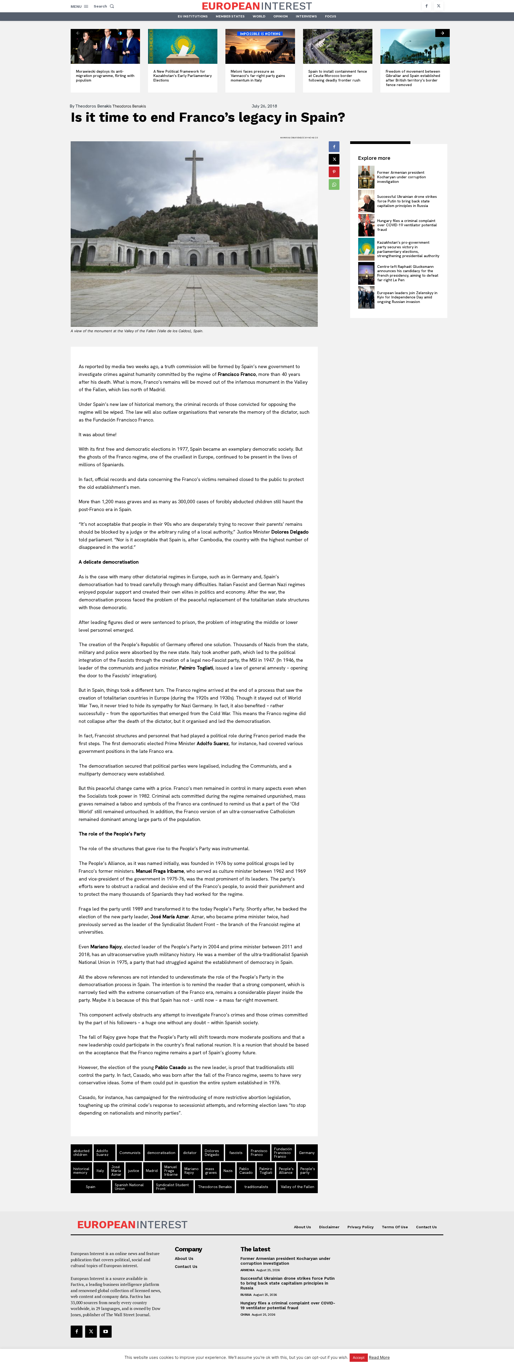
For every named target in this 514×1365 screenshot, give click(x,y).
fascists (236, 1152)
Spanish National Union (129, 1186)
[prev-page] (78, 33)
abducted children (81, 1152)
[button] (105, 6)
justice (133, 1170)
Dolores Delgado (212, 1152)
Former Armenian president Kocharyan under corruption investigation (401, 177)
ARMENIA (247, 1270)
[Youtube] (105, 1331)
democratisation (161, 1152)
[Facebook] (426, 6)
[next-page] (442, 33)
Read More (379, 1357)
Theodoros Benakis (93, 106)
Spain (90, 1186)
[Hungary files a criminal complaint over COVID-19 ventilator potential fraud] (366, 225)
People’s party (307, 1170)
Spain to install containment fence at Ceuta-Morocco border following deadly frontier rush (337, 76)
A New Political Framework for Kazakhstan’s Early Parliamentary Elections (182, 76)
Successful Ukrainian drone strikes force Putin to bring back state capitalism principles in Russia (407, 201)
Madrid (152, 1170)
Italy (100, 1170)
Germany (307, 1152)
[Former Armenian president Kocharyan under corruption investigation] (366, 177)
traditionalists (256, 1186)
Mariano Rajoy (191, 1170)
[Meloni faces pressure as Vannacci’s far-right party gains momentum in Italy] (260, 46)
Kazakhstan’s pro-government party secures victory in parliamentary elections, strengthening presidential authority (408, 249)
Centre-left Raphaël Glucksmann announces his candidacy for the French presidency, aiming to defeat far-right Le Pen (407, 273)
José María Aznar (116, 1170)
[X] (438, 6)
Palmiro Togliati (265, 1170)
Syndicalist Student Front (172, 1186)
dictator (190, 1152)
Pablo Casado (246, 1170)
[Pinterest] (334, 172)
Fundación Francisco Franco (283, 1152)
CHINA (245, 1314)
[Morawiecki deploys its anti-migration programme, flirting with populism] (105, 46)
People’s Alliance (286, 1170)
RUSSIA (246, 1295)
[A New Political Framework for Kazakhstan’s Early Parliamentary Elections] (182, 46)
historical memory (81, 1170)
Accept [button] (359, 1357)
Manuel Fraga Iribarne (171, 1170)
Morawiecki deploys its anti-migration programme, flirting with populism (105, 76)
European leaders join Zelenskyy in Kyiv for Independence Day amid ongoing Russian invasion (407, 297)
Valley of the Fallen (297, 1186)
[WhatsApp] (334, 184)
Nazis (228, 1170)
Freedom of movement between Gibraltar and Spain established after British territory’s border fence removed (413, 78)
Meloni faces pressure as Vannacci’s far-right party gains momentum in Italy (258, 76)
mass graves (211, 1170)
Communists (130, 1152)
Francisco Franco (259, 1152)
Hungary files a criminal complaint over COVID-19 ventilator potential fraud (407, 225)
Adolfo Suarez (102, 1152)
